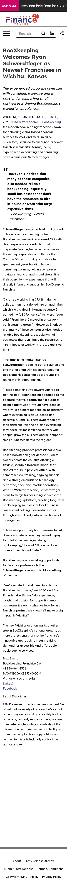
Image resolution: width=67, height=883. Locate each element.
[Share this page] (61, 33)
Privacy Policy (51, 877)
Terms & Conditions (50, 869)
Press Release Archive (39, 861)
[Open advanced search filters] (52, 33)
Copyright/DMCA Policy (22, 877)
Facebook (10, 688)
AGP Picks (9, 5)
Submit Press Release (18, 869)
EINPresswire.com (24, 122)
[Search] (43, 33)
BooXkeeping (51, 122)
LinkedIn (9, 683)
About (17, 861)
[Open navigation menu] (6, 33)
